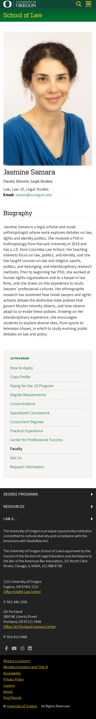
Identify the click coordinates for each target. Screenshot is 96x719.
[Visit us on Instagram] (22, 648)
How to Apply (21, 368)
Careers (9, 685)
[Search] (78, 4)
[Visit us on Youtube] (14, 648)
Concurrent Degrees (27, 422)
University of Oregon (22, 706)
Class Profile (20, 377)
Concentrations (22, 404)
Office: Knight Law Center (22, 591)
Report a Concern (16, 661)
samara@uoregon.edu (33, 195)
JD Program (19, 358)
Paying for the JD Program (31, 386)
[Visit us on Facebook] (6, 648)
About (8, 691)
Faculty (16, 449)
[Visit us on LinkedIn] (30, 648)
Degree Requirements (28, 395)
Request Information (27, 467)
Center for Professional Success (36, 440)
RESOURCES (13, 506)
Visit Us (16, 458)
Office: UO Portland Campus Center (29, 626)
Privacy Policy (13, 679)
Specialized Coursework (30, 413)
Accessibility (12, 673)
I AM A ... (10, 519)
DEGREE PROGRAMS (20, 494)
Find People (12, 697)
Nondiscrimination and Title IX (25, 667)
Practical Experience (26, 431)
